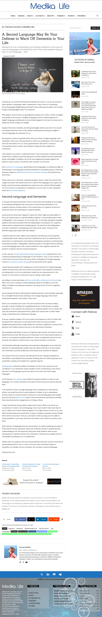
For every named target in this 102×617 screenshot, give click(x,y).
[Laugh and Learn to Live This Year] (75, 208)
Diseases (14, 531)
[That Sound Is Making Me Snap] (75, 94)
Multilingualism (7, 366)
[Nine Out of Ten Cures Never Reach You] (75, 84)
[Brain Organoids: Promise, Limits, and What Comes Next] (75, 161)
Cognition (11, 528)
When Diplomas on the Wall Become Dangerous (89, 216)
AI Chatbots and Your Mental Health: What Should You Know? (88, 150)
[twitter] (23, 562)
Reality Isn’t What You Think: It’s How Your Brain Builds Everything (89, 139)
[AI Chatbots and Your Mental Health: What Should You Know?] (75, 150)
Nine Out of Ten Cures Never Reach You (88, 83)
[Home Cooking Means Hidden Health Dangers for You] (75, 197)
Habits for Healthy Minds (43, 534)
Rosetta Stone (28, 172)
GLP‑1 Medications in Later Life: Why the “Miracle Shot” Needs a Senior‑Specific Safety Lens (90, 172)
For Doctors (32, 531)
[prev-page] (72, 235)
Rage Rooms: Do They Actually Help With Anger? (89, 226)
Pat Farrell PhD (24, 547)
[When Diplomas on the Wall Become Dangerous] (75, 218)
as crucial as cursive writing (18, 262)
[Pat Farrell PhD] (10, 555)
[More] (62, 519)
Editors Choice (23, 531)
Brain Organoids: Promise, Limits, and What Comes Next (89, 161)
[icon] (41, 575)
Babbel (19, 172)
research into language (14, 167)
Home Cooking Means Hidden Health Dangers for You (90, 197)
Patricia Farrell (44, 528)
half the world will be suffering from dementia (42, 280)
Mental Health (52, 531)
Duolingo (44, 172)
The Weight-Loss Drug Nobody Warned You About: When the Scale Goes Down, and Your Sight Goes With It (88, 105)
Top (52, 528)
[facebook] (20, 562)
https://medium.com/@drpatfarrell (28, 550)
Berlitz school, (20, 397)
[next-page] (76, 235)
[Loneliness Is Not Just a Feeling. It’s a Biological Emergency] (75, 73)
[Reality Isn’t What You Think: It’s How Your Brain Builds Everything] (75, 140)
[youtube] (26, 562)
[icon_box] (75, 316)
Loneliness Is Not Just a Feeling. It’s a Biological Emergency (88, 73)
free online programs (17, 190)
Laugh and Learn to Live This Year (88, 207)
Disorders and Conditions (26, 534)
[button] (97, 15)
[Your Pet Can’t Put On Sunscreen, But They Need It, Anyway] (75, 129)
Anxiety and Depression (10, 534)
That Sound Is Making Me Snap (89, 93)
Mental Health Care (31, 528)
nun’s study (17, 379)
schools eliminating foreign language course (30, 254)
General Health (42, 531)
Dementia (20, 528)
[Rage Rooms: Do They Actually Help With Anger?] (75, 228)
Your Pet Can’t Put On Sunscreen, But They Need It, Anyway (89, 129)
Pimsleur (37, 172)
